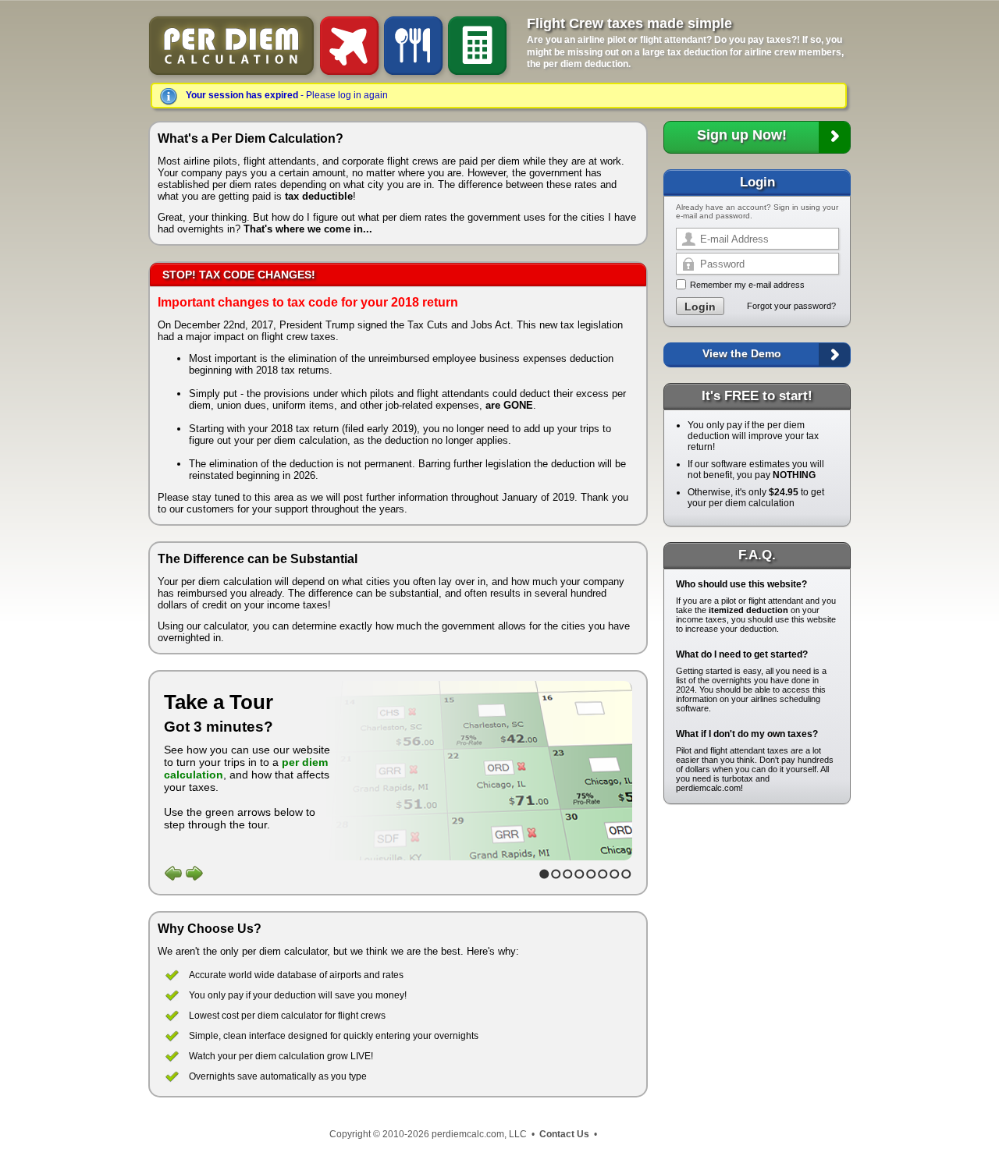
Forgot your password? (791, 305)
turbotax (737, 778)
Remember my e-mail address (747, 284)
